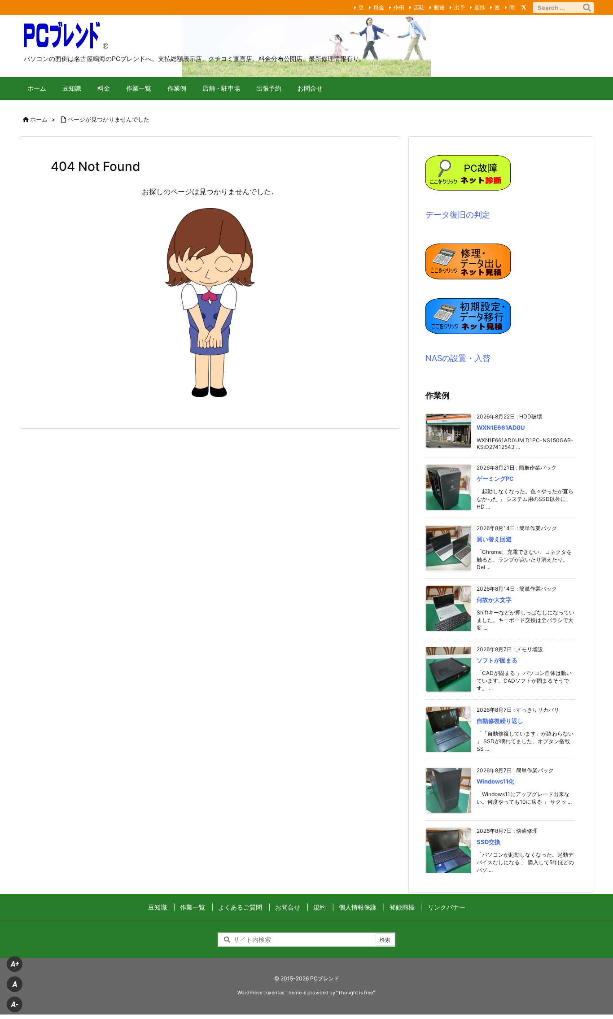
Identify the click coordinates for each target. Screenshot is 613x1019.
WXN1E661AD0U (501, 427)
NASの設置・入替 (457, 358)
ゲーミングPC (495, 478)
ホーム (39, 119)
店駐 (419, 7)
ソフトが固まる (497, 660)
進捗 (479, 7)
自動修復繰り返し (500, 720)
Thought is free (355, 992)
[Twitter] (523, 7)
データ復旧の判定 (457, 214)
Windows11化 (495, 781)
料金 (378, 7)
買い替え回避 (494, 539)
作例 (399, 7)
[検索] (587, 7)
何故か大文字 (494, 599)
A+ (15, 964)
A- (14, 1004)
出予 (459, 7)
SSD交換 (488, 841)
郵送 (439, 7)
